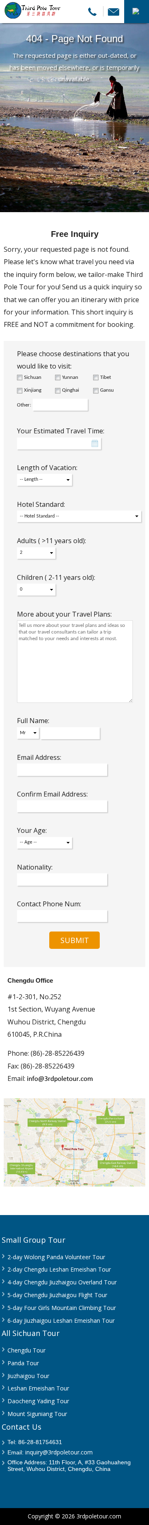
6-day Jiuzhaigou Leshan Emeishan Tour (61, 1320)
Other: (24, 405)
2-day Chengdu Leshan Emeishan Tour (59, 1269)
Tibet (105, 377)
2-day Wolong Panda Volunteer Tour (56, 1257)
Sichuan (32, 377)
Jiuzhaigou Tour (28, 1376)
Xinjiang (32, 390)
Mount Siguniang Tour (37, 1414)
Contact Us (21, 1427)
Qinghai (70, 390)
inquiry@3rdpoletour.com (59, 1452)
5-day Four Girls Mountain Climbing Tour (61, 1308)
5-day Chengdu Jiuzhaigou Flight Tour (57, 1295)
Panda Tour (23, 1363)
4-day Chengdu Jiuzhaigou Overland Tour (62, 1282)
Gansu (107, 390)
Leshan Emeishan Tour (38, 1388)
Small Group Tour (33, 1240)
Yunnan (70, 377)
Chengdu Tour (26, 1350)
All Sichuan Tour (31, 1333)
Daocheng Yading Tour (38, 1401)
